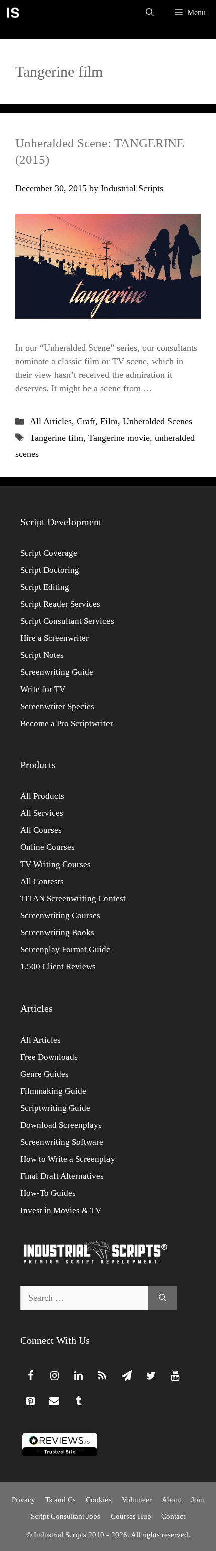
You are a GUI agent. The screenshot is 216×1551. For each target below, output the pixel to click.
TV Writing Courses (55, 864)
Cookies (99, 1500)
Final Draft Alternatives (62, 1176)
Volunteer (137, 1500)
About (171, 1500)
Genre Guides (44, 1074)
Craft (86, 421)
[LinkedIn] (78, 1376)
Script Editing (44, 587)
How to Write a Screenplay (67, 1159)
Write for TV (42, 689)
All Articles (51, 421)
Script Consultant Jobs (65, 1516)
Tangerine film (56, 438)
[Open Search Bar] (149, 12)
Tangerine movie (119, 438)
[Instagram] (54, 1376)
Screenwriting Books (57, 932)
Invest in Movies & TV (60, 1210)
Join (197, 1500)
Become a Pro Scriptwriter (66, 723)
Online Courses (47, 847)
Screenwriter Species (57, 706)
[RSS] (102, 1376)
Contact (173, 1516)
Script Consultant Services (67, 621)
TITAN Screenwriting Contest (73, 898)
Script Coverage (48, 553)
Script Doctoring (49, 570)
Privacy (23, 1500)
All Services (41, 813)
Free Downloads (49, 1057)
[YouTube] (175, 1376)
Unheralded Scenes (157, 421)
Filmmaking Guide (53, 1091)
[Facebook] (30, 1376)
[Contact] (54, 1401)
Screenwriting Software (61, 1142)
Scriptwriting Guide (55, 1108)
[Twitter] (151, 1376)
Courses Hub (131, 1516)
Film (109, 421)
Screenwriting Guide (56, 672)
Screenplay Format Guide (65, 949)
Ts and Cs (60, 1500)
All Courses (41, 830)
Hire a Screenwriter (54, 638)
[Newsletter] (127, 1376)
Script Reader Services (60, 604)
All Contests (42, 881)
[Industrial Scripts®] (12, 12)
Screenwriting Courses (60, 915)
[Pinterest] (30, 1401)
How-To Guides (48, 1193)
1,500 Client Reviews (58, 966)
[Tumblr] (78, 1401)
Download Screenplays (61, 1125)
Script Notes (42, 655)
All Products (42, 796)
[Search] (162, 1298)
